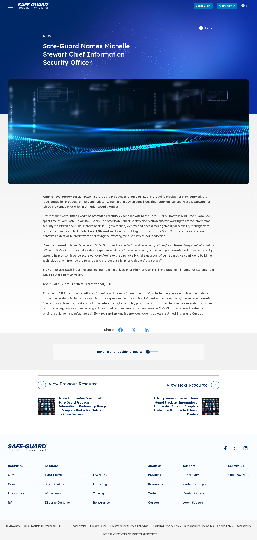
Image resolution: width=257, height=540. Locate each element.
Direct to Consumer (58, 502)
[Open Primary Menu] (10, 6)
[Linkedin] (147, 330)
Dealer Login (203, 5)
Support (189, 466)
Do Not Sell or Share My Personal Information (130, 533)
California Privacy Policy (167, 526)
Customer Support (195, 484)
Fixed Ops (100, 475)
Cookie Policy (225, 526)
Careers (153, 502)
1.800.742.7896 (238, 475)
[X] (133, 330)
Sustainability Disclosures (199, 526)
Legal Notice (79, 526)
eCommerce (53, 493)
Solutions (51, 466)
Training (98, 493)
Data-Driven (53, 475)
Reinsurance (101, 502)
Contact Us (236, 466)
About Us (154, 466)
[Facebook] (120, 330)
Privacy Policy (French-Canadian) (129, 526)
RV (10, 502)
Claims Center (227, 5)
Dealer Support (193, 493)
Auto (11, 475)
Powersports (16, 493)
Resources (155, 484)
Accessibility (244, 526)
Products (154, 475)
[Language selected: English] (244, 6)
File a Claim (191, 475)
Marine (12, 484)
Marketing (100, 484)
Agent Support (193, 502)
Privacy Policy (98, 526)
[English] (244, 6)
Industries (15, 466)
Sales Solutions (55, 484)
